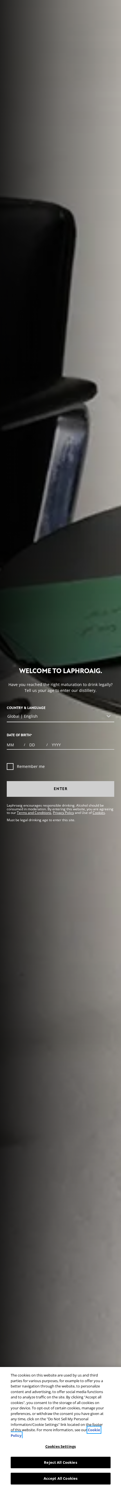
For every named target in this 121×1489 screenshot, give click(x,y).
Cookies (99, 812)
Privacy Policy (63, 812)
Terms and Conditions (34, 812)
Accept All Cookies (60, 1478)
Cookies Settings (60, 1446)
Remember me (31, 766)
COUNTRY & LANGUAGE (26, 708)
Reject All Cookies (60, 1462)
